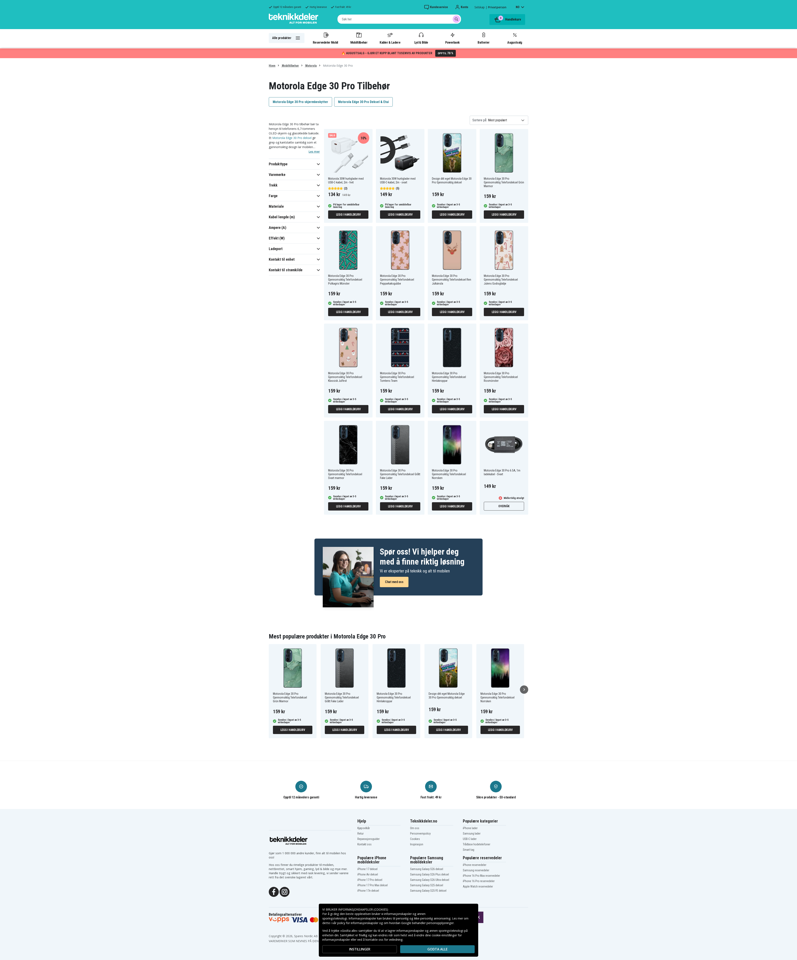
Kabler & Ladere (390, 42)
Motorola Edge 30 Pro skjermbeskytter (300, 102)
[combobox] (399, 19)
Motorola (311, 65)
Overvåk (503, 506)
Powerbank (452, 42)
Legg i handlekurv (348, 214)
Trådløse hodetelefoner (476, 844)
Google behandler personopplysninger (427, 923)
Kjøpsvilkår (363, 828)
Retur (360, 833)
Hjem (272, 65)
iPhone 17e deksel (368, 890)
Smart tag (468, 849)
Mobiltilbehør (358, 42)
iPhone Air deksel (367, 874)
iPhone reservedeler (474, 865)
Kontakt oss (364, 844)
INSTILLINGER (359, 949)
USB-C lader (470, 839)
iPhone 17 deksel (367, 869)
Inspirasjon (416, 844)
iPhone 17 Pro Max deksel (372, 885)
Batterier (483, 42)
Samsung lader (471, 833)
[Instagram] (285, 891)
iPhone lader (470, 828)
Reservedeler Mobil (325, 42)
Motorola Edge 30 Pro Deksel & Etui (363, 102)
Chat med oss (394, 582)
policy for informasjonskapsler (357, 923)
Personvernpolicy (420, 833)
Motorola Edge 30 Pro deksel (292, 138)
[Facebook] (274, 891)
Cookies (415, 839)
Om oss (414, 828)
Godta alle (437, 949)
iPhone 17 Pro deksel (369, 879)
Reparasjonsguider (368, 839)
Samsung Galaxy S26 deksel (426, 869)
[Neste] (524, 689)
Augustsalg (514, 42)
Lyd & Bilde (421, 42)
